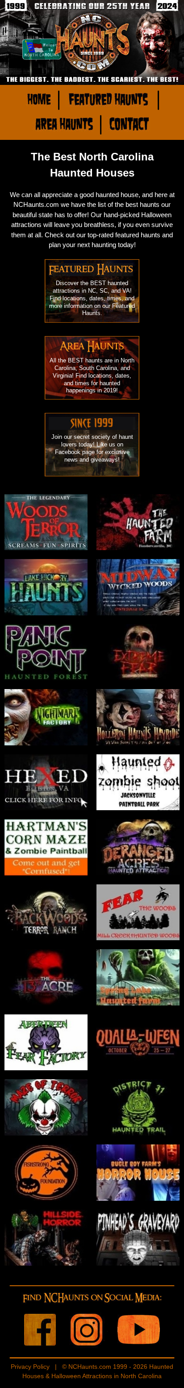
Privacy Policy (30, 1366)
